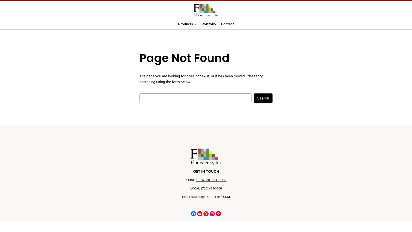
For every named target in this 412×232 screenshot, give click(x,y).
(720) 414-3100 (211, 188)
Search (263, 98)
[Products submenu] (195, 24)
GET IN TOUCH (206, 171)
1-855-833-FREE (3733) (211, 180)
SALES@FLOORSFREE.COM (211, 197)
